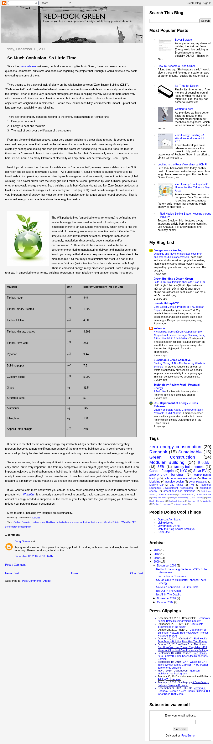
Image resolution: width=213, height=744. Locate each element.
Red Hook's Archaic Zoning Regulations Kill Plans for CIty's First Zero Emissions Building (183, 649)
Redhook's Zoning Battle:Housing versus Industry (184, 620)
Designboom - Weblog (168, 250)
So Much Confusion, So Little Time (41, 58)
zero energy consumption (18, 526)
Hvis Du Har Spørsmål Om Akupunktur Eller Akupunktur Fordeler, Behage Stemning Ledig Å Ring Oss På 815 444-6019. (179, 335)
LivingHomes (165, 522)
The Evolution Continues (171, 576)
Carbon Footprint (22, 522)
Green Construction (172, 457)
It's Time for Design (186, 85)
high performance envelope (180, 478)
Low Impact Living (169, 525)
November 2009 (167, 598)
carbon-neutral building (43, 522)
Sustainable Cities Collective (172, 359)
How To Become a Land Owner (176, 66)
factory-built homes (93, 522)
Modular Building (112, 522)
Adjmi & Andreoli (167, 494)
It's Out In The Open (168, 590)
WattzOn (28, 494)
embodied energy (64, 522)
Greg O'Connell (159, 497)
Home (74, 573)
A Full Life (159, 391)
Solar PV (200, 471)
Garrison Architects (169, 519)
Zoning (155, 504)
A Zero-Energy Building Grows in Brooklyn (183, 684)
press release (28, 66)
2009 (157, 561)
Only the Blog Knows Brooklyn (176, 528)
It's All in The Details (168, 594)
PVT (191, 484)
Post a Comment (15, 564)
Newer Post (12, 573)
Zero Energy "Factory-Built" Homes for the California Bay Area (192, 187)
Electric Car (156, 484)
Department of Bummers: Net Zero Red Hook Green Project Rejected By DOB (183, 632)
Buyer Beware (183, 39)
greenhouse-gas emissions (179, 491)
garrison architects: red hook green (179, 672)
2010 (157, 557)
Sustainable (190, 451)
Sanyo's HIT (193, 501)
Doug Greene (22, 541)
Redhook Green (176, 501)
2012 (157, 554)
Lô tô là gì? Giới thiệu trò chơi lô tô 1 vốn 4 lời (180, 282)
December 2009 (167, 565)
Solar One (164, 532)
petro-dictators (180, 504)
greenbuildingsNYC (166, 303)
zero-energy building (166, 474)
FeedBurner (188, 735)
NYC (183, 471)
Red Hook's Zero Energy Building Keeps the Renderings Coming (183, 656)
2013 (157, 550)
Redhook (158, 451)
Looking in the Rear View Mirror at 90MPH (183, 164)
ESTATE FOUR (204, 494)
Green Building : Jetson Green (173, 278)
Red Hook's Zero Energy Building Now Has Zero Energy (182, 640)
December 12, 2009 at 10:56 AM (34, 556)
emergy (78, 522)
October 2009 (165, 602)
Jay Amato (176, 484)
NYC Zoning (198, 497)
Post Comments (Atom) (36, 580)
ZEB (134, 522)
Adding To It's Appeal (169, 679)
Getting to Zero (184, 108)
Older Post (136, 573)
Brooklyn (204, 462)
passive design (174, 481)
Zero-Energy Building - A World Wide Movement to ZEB (190, 138)
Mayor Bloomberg (179, 497)
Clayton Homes (185, 494)
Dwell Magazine (198, 481)
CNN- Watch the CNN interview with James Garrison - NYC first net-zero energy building (183, 664)
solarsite (159, 328)
